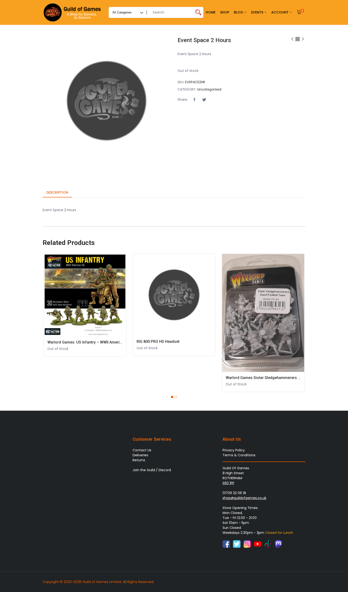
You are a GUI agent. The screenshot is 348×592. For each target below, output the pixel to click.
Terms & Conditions (239, 455)
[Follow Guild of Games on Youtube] (257, 543)
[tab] (57, 192)
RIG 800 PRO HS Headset (158, 341)
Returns (139, 460)
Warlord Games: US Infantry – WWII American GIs (90, 342)
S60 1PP (228, 483)
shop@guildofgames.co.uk (244, 498)
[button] (194, 100)
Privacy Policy (234, 450)
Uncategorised (209, 89)
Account (280, 12)
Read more (50, 293)
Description (57, 192)
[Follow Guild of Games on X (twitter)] (237, 543)
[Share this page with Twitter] (204, 100)
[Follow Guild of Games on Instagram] (247, 543)
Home (210, 12)
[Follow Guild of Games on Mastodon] (278, 543)
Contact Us (142, 450)
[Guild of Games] (73, 12)
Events (257, 12)
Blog (238, 12)
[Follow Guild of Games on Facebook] (226, 543)
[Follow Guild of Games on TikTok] (268, 543)
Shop (224, 12)
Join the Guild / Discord (152, 470)
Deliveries (140, 455)
